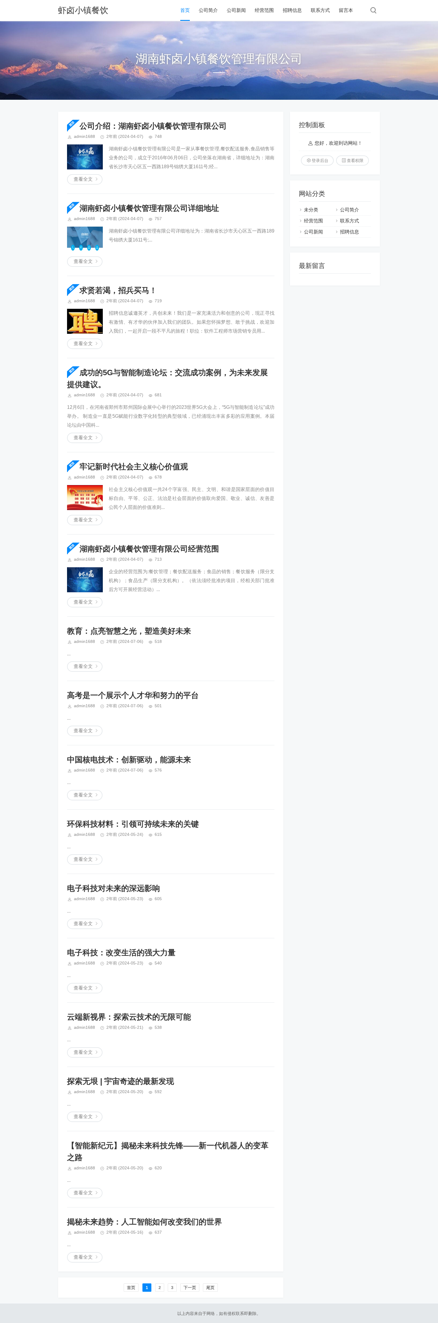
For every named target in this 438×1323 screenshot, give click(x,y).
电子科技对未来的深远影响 (113, 888)
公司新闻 (236, 10)
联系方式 (320, 10)
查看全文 (83, 179)
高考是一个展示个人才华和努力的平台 (133, 695)
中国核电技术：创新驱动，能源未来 (129, 759)
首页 (185, 10)
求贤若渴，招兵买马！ (118, 290)
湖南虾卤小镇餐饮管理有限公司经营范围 (149, 548)
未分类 (311, 209)
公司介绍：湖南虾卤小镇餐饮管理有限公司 (153, 125)
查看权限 (355, 160)
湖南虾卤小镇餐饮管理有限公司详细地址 (149, 208)
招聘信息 (292, 10)
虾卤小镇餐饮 (83, 10)
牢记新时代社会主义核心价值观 (134, 466)
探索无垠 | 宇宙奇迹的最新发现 (120, 1081)
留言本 (346, 10)
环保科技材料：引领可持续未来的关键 (133, 823)
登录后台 (320, 160)
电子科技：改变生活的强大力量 (121, 952)
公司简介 (208, 10)
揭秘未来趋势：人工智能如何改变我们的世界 (144, 1221)
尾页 (210, 1287)
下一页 (190, 1287)
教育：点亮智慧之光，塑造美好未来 (129, 631)
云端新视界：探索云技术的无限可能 (129, 1016)
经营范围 (264, 10)
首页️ (131, 1287)
